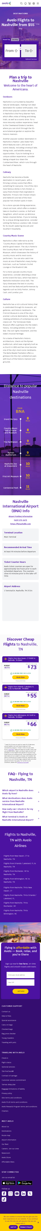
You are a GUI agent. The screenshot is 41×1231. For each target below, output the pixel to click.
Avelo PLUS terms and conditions (14, 1102)
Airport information (9, 1140)
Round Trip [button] (6, 39)
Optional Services (31, 59)
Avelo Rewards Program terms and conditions (19, 1107)
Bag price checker (9, 1034)
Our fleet (5, 1144)
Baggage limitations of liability (13, 1089)
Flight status (6, 1062)
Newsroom (6, 1153)
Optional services (8, 1067)
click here (11, 749)
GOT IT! (13, 1227)
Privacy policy (7, 1093)
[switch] (20, 48)
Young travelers (8, 1038)
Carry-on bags (7, 1025)
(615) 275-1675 (20, 520)
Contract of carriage (9, 1076)
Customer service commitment (14, 1080)
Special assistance (9, 1020)
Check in (5, 1058)
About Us (5, 1127)
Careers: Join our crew (10, 1149)
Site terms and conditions (12, 1098)
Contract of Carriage (23, 762)
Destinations (6, 1131)
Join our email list (8, 1177)
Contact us (6, 1012)
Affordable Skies (8, 1162)
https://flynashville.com (20, 524)
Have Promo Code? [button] (31, 39)
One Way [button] (15, 39)
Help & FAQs (6, 1016)
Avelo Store (6, 1157)
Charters (5, 1111)
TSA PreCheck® (7, 1071)
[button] (12, 50)
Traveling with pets (9, 1042)
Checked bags (7, 1029)
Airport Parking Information (20, 516)
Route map (6, 1135)
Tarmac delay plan (8, 1085)
